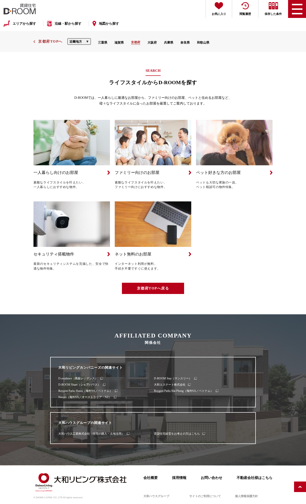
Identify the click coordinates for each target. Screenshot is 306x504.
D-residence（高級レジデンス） (78, 378)
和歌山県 (203, 42)
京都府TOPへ (50, 41)
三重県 (102, 42)
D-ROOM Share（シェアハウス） (79, 384)
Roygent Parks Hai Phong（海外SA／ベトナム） (183, 391)
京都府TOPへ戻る (153, 288)
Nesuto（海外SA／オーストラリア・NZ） (84, 397)
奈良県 (185, 42)
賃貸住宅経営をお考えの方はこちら (177, 433)
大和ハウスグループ (156, 496)
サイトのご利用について (205, 496)
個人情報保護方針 (246, 496)
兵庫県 (168, 42)
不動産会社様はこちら (255, 478)
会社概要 (150, 478)
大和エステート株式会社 (170, 384)
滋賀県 (119, 42)
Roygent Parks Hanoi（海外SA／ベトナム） (85, 391)
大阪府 (152, 42)
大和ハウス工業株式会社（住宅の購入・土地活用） (91, 433)
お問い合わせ (211, 478)
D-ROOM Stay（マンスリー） (173, 378)
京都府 (135, 42)
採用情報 (179, 478)
